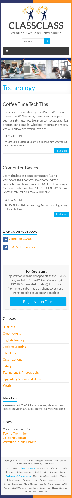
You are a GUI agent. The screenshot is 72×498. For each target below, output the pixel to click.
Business (9, 327)
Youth (7, 385)
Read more (61, 150)
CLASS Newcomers (22, 247)
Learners (52, 480)
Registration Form (38, 301)
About (6, 488)
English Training (14, 340)
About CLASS (61, 484)
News (50, 484)
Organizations (12, 359)
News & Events (30, 484)
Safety (7, 366)
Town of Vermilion (15, 433)
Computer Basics (20, 167)
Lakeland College (14, 437)
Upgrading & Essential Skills (22, 379)
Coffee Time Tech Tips (25, 104)
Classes (23, 468)
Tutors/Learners (14, 480)
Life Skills (13, 141)
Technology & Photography (21, 372)
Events (43, 484)
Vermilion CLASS (20, 238)
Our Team (33, 488)
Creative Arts (12, 333)
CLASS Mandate (19, 488)
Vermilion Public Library (19, 442)
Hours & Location (60, 488)
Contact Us (45, 488)
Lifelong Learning (30, 141)
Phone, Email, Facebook (36, 491)
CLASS (22, 25)
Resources (17, 484)
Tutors (43, 480)
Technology (47, 141)
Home (7, 468)
